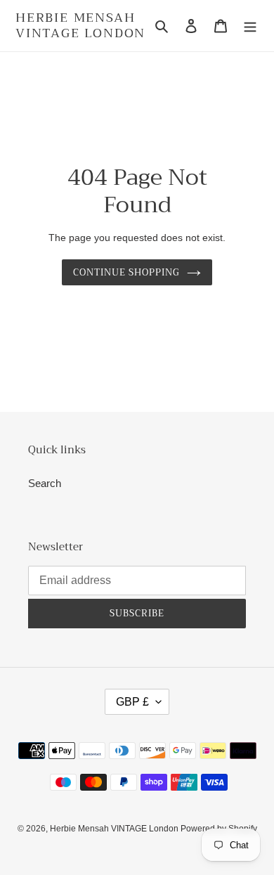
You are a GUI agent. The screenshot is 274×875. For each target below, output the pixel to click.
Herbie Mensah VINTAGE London (80, 26)
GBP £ (132, 702)
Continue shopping (127, 272)
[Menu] (250, 26)
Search (44, 483)
